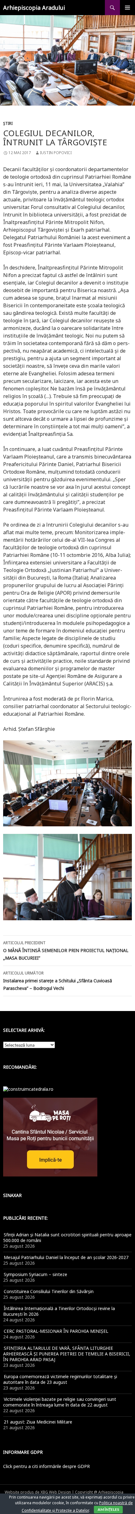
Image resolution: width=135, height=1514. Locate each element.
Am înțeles (108, 1509)
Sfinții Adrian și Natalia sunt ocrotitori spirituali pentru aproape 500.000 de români (67, 1237)
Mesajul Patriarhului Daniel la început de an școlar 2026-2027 (66, 1257)
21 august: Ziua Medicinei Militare (38, 1422)
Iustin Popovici (56, 152)
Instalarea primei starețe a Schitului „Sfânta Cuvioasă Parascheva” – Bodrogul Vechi (57, 980)
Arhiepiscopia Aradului (34, 7)
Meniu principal (127, 7)
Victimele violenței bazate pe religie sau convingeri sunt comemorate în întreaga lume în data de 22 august (59, 1402)
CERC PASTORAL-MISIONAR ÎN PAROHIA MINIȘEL (56, 1331)
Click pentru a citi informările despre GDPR (46, 1466)
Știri (8, 123)
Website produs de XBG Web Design (38, 1492)
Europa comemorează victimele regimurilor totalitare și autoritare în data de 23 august (60, 1379)
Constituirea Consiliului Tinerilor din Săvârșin (49, 1291)
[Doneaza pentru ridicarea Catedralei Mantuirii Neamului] (28, 1089)
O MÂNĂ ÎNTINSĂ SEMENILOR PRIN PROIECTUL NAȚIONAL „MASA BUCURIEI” (65, 950)
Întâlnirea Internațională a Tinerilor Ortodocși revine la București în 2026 (59, 1311)
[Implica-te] (50, 1137)
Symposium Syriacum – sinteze (35, 1274)
